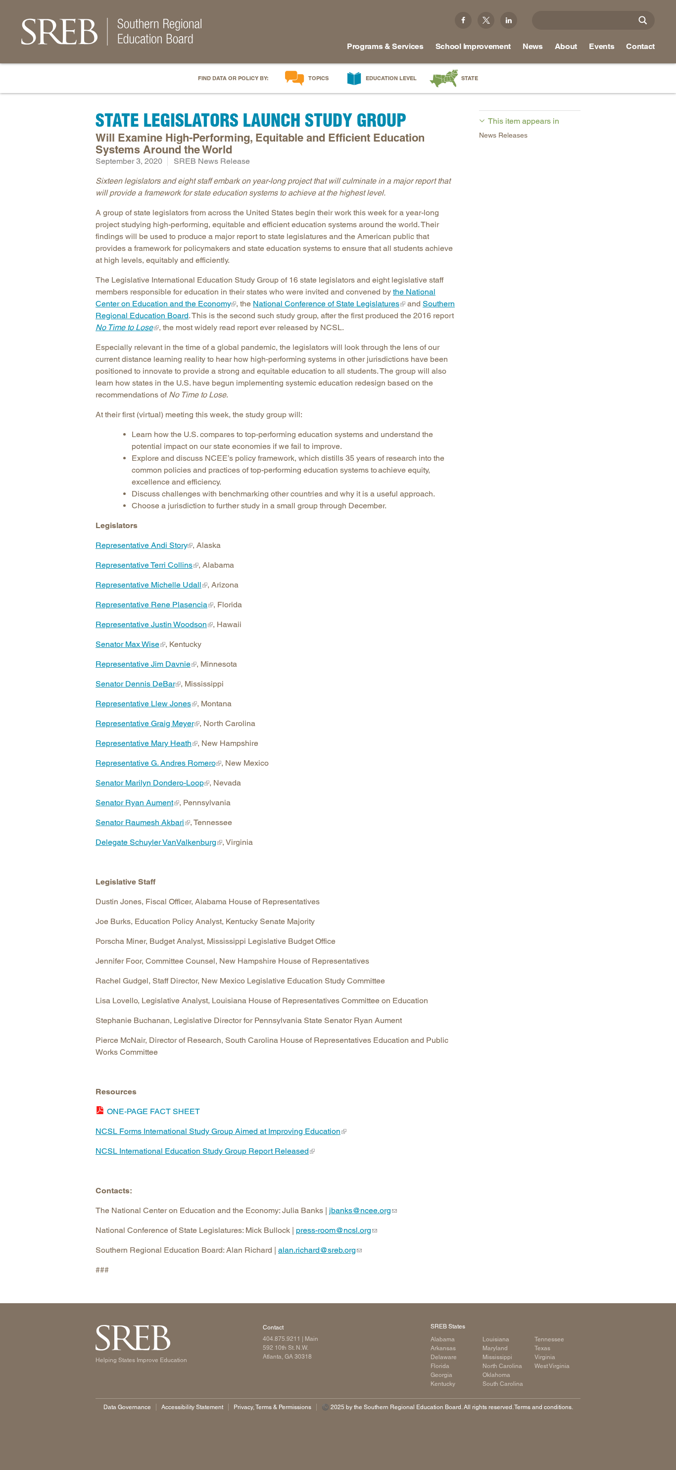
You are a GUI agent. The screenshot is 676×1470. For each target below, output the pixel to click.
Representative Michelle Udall (148, 584)
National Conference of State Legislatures (326, 303)
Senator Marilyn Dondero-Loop (149, 782)
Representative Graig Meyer (144, 723)
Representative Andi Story (141, 545)
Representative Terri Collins (144, 565)
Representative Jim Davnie (143, 664)
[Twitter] (486, 20)
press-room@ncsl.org (333, 1230)
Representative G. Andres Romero (155, 763)
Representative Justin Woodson (151, 624)
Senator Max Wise (127, 644)
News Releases (503, 135)
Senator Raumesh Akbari (140, 822)
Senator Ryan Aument (134, 802)
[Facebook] (463, 20)
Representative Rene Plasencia (151, 604)
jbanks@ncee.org (360, 1210)
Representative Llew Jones (143, 703)
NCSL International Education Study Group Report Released (202, 1151)
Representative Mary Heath (144, 743)
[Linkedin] (508, 20)
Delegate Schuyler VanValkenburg (156, 842)
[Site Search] (643, 20)
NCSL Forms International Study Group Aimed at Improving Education (218, 1131)
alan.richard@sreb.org (317, 1250)
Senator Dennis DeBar (135, 683)
